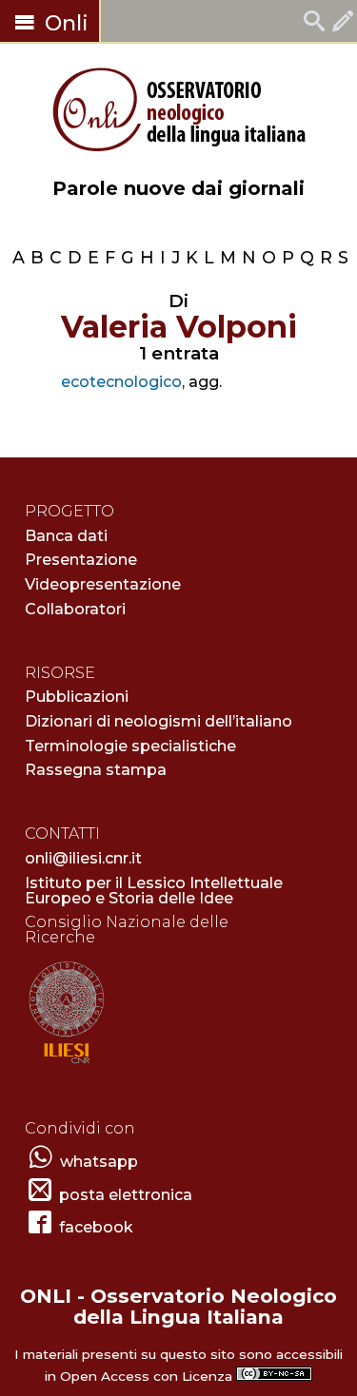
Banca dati (66, 536)
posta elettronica (125, 1195)
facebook (96, 1227)
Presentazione (81, 560)
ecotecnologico (121, 382)
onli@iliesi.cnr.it (83, 858)
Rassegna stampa (96, 770)
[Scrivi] (342, 23)
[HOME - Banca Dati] (314, 23)
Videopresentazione (103, 584)
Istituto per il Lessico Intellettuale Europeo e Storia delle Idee (154, 890)
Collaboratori (75, 609)
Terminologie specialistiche (130, 746)
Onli (64, 23)
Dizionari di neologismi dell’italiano (158, 721)
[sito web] (66, 1065)
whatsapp (99, 1162)
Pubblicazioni (77, 697)
